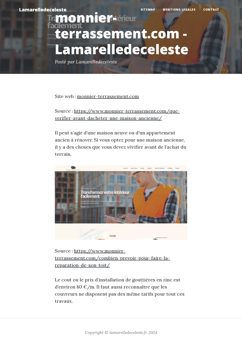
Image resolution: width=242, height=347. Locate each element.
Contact (211, 10)
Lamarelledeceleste (42, 9)
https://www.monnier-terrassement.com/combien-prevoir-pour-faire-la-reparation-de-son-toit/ (112, 258)
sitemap (148, 10)
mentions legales (179, 10)
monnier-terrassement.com (108, 96)
